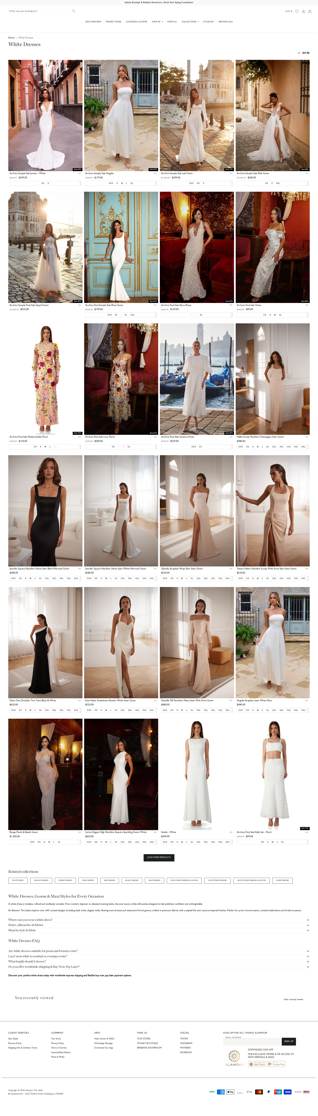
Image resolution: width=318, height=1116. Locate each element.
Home (11, 38)
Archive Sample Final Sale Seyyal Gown (29, 305)
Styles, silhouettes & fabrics (25, 925)
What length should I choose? (27, 961)
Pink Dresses (88, 880)
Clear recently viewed (293, 1000)
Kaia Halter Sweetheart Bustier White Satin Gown (110, 701)
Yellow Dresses (41, 880)
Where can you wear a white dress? (30, 919)
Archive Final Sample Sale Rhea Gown (104, 305)
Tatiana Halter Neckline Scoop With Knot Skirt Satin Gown (267, 569)
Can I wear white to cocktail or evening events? (37, 956)
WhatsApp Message (103, 1043)
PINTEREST (185, 1048)
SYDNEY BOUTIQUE (147, 1043)
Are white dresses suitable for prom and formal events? (43, 951)
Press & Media (57, 1057)
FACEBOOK (186, 1052)
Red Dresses (109, 880)
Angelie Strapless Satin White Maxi (254, 701)
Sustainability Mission (60, 1052)
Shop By (156, 22)
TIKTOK (184, 1039)
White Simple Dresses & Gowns (251, 880)
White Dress (18, 880)
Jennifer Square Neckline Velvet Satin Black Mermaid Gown (39, 569)
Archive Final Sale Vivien (249, 305)
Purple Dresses (65, 880)
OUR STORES (143, 1039)
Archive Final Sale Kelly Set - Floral (254, 832)
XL (55, 447)
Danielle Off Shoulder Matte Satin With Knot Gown (187, 701)
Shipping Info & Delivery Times (22, 1048)
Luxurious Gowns (136, 22)
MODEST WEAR (113, 22)
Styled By (208, 22)
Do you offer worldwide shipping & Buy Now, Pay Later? (44, 966)
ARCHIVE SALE (225, 22)
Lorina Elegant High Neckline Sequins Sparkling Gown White (115, 832)
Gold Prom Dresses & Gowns (184, 880)
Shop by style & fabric (22, 930)
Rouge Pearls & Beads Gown (24, 832)
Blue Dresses (154, 880)
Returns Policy (15, 1043)
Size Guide (13, 1039)
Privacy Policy (57, 1043)
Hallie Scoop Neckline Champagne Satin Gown (260, 437)
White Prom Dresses (217, 880)
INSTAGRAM (186, 1043)
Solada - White (168, 832)
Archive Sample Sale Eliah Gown (253, 173)
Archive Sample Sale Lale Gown (177, 173)
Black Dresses (131, 880)
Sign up (288, 1042)
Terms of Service (59, 1048)
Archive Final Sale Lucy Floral (99, 437)
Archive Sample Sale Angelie (99, 173)
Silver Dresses (282, 880)
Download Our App (103, 1048)
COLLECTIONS (189, 22)
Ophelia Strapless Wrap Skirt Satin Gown (182, 569)
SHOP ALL (172, 22)
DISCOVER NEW (93, 22)
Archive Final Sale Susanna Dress (177, 437)
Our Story (56, 1039)
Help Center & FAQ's (104, 1039)
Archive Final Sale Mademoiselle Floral (29, 437)
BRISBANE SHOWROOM (149, 1048)
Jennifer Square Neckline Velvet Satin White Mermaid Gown (115, 569)
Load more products (159, 858)
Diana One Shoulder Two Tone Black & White (33, 701)
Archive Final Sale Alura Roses (176, 305)
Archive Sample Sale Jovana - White (28, 173)
